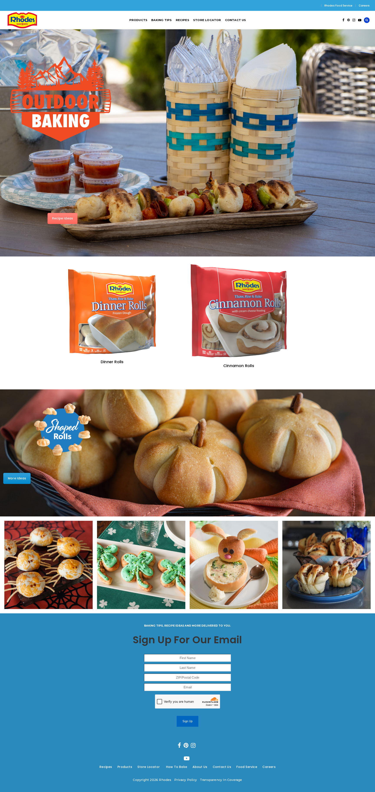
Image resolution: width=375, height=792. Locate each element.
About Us (199, 767)
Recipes (105, 767)
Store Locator (149, 767)
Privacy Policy (185, 780)
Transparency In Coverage (221, 780)
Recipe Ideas (62, 218)
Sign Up (187, 721)
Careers (364, 5)
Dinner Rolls (112, 361)
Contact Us (222, 767)
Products (124, 767)
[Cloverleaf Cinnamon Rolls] (141, 565)
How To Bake (176, 767)
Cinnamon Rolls (238, 365)
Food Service (246, 767)
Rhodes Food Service (338, 5)
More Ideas (17, 478)
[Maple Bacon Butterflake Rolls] (326, 565)
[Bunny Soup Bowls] (234, 565)
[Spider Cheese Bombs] (48, 565)
